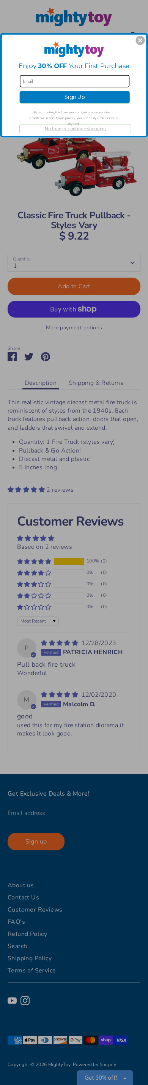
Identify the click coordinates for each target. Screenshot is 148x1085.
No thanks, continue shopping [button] (75, 128)
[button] (140, 40)
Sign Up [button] (75, 97)
